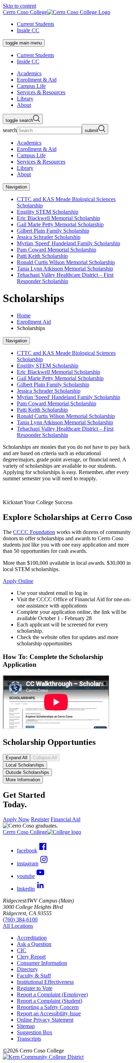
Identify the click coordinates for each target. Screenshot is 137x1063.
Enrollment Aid (34, 322)
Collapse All (45, 757)
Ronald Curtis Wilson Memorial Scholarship (66, 262)
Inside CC (28, 30)
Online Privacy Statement (45, 1020)
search (10, 130)
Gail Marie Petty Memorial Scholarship (60, 224)
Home (24, 315)
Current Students (35, 24)
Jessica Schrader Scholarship (48, 237)
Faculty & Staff (34, 976)
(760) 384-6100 (20, 920)
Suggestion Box (34, 1032)
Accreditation (32, 938)
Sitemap (26, 1026)
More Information (23, 779)
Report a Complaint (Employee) (52, 994)
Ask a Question (34, 944)
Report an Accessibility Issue (49, 1013)
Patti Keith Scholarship (42, 256)
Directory (27, 969)
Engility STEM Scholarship (47, 212)
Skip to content (19, 6)
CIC (21, 950)
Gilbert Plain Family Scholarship (53, 231)
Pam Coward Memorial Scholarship (56, 250)
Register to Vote (34, 988)
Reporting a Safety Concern (48, 1007)
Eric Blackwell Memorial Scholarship (58, 218)
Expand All (16, 757)
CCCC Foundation (34, 532)
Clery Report (31, 957)
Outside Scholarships (27, 772)
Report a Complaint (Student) (49, 1001)
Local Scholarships (25, 765)
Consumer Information (42, 963)
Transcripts (29, 1039)
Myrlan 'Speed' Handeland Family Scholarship (68, 243)
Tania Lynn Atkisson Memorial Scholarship (65, 269)
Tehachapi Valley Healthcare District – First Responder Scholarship (65, 278)
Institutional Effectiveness (45, 982)
